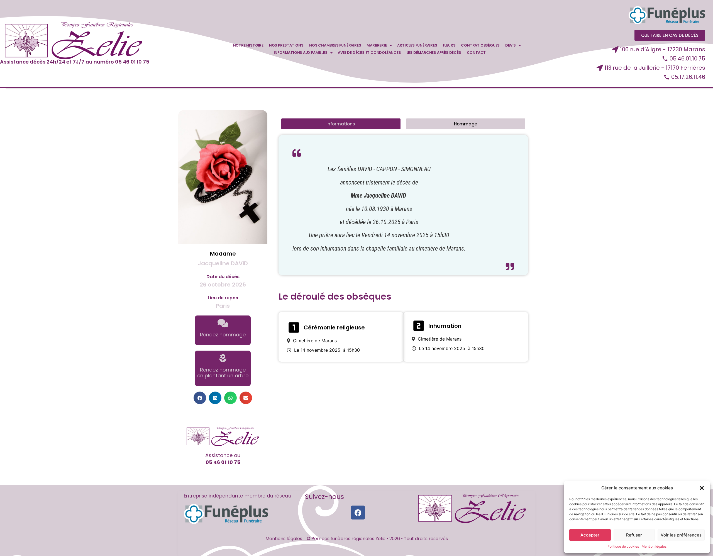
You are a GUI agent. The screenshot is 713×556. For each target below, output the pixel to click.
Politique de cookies (623, 546)
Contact (476, 52)
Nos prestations (286, 45)
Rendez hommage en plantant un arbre (222, 372)
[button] (702, 488)
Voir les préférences (681, 535)
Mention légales (654, 546)
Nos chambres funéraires (335, 45)
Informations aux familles (301, 52)
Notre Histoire (248, 45)
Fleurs (449, 45)
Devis (510, 45)
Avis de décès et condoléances (369, 52)
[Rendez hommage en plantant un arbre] (223, 358)
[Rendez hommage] (223, 323)
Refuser (634, 535)
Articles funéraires (417, 45)
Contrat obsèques (480, 45)
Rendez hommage (223, 334)
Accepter (589, 535)
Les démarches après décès (434, 52)
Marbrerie (377, 45)
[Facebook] (358, 512)
